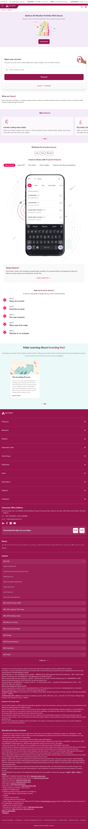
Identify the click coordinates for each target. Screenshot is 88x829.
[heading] (44, 16)
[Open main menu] (2, 6)
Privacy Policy (63, 820)
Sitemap (83, 820)
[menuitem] (44, 566)
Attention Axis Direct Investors (14, 730)
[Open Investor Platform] (86, 7)
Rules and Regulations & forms (33, 820)
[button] (36, 153)
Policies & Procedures (51, 820)
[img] (3, 523)
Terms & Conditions (8, 820)
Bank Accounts (74, 820)
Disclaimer (19, 820)
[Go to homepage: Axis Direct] (11, 6)
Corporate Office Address (12, 508)
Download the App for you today (17, 530)
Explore (5, 556)
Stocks (10, 10)
